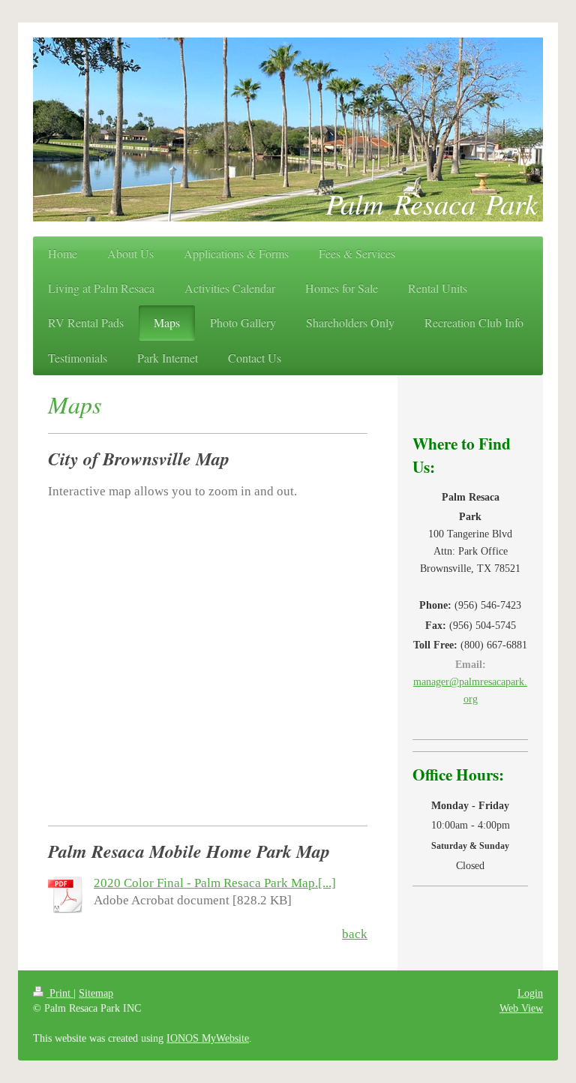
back (355, 934)
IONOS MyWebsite (207, 1038)
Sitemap (96, 993)
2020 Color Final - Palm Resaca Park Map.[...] (215, 883)
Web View (521, 1008)
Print (60, 993)
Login (530, 993)
